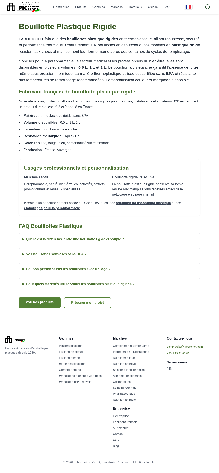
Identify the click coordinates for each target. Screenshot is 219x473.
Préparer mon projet (87, 302)
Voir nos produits (40, 302)
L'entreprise (61, 7)
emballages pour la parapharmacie (52, 208)
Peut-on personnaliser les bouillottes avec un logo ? (68, 269)
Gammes (98, 7)
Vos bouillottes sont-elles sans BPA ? (56, 254)
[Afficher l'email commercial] (190, 346)
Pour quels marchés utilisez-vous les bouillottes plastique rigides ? (80, 284)
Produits (80, 7)
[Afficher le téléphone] (190, 353)
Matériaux (135, 7)
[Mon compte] (207, 7)
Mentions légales (144, 462)
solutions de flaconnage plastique (143, 203)
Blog (116, 446)
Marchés (117, 7)
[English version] (188, 7)
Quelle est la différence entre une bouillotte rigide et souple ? (75, 239)
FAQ (167, 7)
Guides (153, 7)
